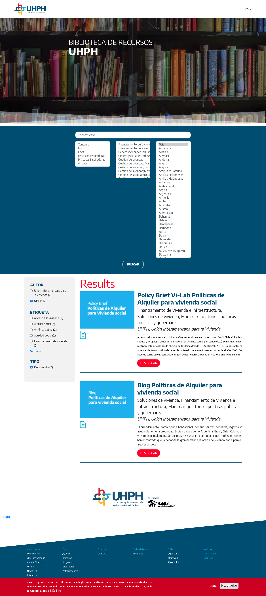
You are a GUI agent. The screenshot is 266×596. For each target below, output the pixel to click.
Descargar (148, 363)
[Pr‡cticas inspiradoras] (92, 160)
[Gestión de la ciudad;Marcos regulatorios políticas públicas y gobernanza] (133, 171)
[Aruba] (173, 201)
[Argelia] (173, 190)
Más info (55, 590)
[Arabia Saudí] (173, 186)
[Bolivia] (173, 247)
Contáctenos (210, 553)
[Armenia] (173, 198)
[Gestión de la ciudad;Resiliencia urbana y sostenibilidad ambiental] (133, 175)
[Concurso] (92, 144)
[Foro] (92, 148)
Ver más (35, 351)
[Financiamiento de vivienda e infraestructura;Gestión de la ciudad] (133, 148)
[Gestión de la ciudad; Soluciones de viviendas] (133, 167)
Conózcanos (33, 549)
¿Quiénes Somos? (36, 558)
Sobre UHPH (33, 553)
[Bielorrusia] (173, 243)
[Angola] (173, 163)
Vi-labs (171, 549)
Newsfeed (32, 571)
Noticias (208, 549)
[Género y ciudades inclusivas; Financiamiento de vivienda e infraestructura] (133, 156)
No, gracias (229, 585)
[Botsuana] (173, 254)
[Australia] (173, 205)
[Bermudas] (173, 239)
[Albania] (173, 152)
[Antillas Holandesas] (173, 175)
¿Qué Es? (66, 553)
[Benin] (173, 235)
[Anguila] (173, 167)
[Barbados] (173, 228)
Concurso (102, 549)
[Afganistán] (173, 148)
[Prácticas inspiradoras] (92, 156)
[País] (173, 144)
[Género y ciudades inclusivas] (133, 152)
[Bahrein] (173, 220)
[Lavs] (92, 152)
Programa (67, 562)
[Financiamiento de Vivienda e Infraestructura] (133, 144)
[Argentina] (173, 194)
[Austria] (173, 209)
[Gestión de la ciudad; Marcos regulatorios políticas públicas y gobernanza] (133, 163)
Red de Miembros (141, 549)
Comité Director (35, 562)
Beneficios (138, 553)
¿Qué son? (173, 553)
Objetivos (67, 558)
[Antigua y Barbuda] (173, 171)
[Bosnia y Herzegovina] (173, 251)
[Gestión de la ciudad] (133, 160)
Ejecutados (173, 562)
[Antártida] (173, 182)
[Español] (248, 9)
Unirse (30, 566)
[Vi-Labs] (92, 163)
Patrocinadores (70, 571)
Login (6, 516)
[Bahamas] (173, 216)
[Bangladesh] (173, 224)
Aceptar (213, 586)
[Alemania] (173, 156)
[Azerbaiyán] (173, 213)
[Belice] (173, 232)
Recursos (208, 558)
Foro (64, 549)
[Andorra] (173, 160)
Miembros (32, 575)
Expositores (68, 566)
